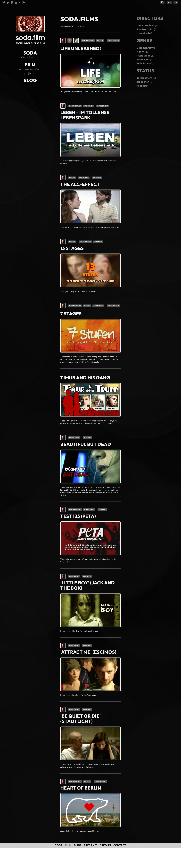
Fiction (100, 41)
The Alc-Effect (80, 184)
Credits (105, 845)
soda (30, 53)
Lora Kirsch (143, 33)
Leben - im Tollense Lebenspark (85, 115)
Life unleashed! (80, 48)
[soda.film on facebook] (4, 2)
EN (169, 2)
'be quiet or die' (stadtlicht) (80, 718)
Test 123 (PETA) (78, 516)
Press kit (90, 845)
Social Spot (83, 178)
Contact (119, 845)
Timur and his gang (85, 378)
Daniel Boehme (145, 25)
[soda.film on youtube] (16, 2)
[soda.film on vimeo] (11, 2)
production (142, 81)
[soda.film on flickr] (20, 2)
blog (30, 80)
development (113, 41)
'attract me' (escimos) (88, 652)
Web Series (88, 106)
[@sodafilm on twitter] (8, 2)
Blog (77, 845)
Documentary (88, 41)
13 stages (72, 248)
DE (176, 2)
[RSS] (24, 2)
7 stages (71, 314)
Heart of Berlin (80, 788)
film (30, 65)
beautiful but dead (85, 444)
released (97, 178)
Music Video (74, 576)
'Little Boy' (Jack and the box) (87, 585)
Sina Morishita (144, 29)
